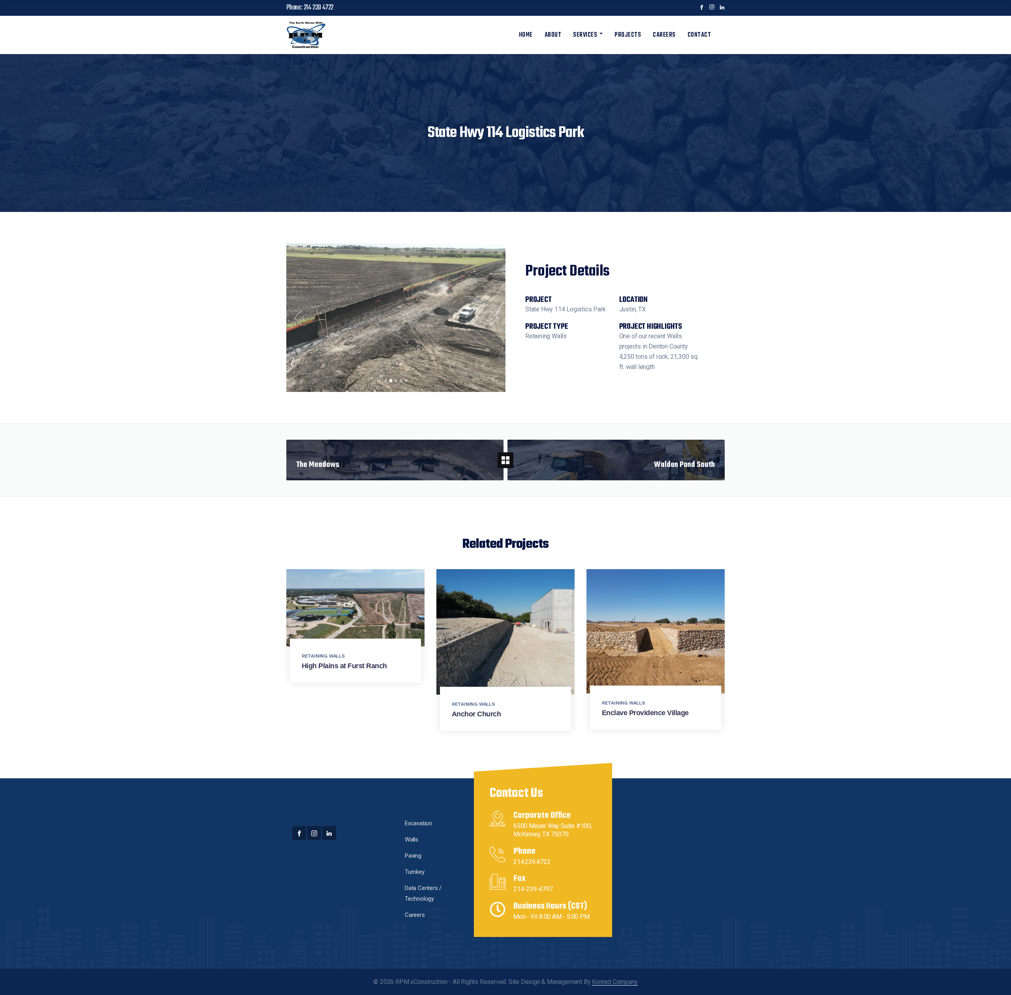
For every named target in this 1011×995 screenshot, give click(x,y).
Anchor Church (476, 714)
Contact (699, 35)
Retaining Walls (323, 656)
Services (585, 35)
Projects (627, 35)
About (553, 35)
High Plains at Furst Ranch (344, 666)
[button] (298, 318)
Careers (664, 35)
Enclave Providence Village (645, 713)
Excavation (418, 823)
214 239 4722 (319, 7)
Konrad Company (614, 982)
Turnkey (415, 871)
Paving (413, 855)
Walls (411, 839)
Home (526, 35)
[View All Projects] (505, 460)
